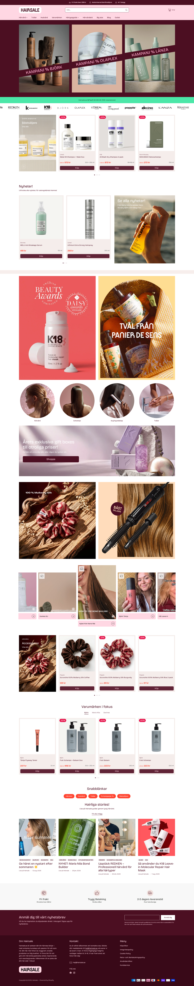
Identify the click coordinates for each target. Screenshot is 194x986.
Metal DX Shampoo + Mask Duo (72, 157)
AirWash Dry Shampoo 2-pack (111, 157)
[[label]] (44, 58)
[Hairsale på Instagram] (74, 973)
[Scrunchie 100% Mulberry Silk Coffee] (77, 653)
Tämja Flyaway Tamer (28, 760)
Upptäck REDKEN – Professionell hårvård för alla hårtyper (115, 867)
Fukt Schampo (145, 760)
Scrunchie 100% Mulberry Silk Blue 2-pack (156, 677)
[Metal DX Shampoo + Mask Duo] (77, 133)
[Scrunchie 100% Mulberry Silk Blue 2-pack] (156, 653)
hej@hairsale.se (91, 948)
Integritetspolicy (126, 950)
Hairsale (35, 980)
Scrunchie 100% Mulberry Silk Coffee (74, 677)
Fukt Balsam (104, 760)
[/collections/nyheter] (144, 229)
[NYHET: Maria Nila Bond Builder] (77, 837)
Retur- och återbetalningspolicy (132, 957)
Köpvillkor (124, 946)
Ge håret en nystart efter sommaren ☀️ (36, 865)
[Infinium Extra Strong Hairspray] (88, 217)
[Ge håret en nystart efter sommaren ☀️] (37, 837)
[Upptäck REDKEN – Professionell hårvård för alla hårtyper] (116, 837)
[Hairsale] (30, 10)
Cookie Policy (125, 953)
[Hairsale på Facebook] (70, 973)
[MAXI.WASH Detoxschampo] (156, 133)
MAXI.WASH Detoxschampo (150, 157)
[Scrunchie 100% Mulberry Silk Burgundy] (116, 653)
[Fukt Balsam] (116, 736)
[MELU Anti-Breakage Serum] (41, 217)
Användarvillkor (126, 961)
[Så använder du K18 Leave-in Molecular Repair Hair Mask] (156, 837)
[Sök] (126, 10)
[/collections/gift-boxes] (97, 451)
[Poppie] (24, 687)
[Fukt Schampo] (156, 736)
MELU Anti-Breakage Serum (31, 245)
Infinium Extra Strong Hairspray (80, 245)
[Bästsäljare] (24, 166)
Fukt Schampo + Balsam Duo (71, 760)
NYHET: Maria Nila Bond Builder (74, 865)
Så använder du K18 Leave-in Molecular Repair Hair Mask (156, 867)
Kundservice (125, 965)
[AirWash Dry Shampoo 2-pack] (116, 133)
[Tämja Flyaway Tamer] (37, 736)
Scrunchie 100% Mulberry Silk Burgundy (116, 677)
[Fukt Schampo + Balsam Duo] (77, 736)
